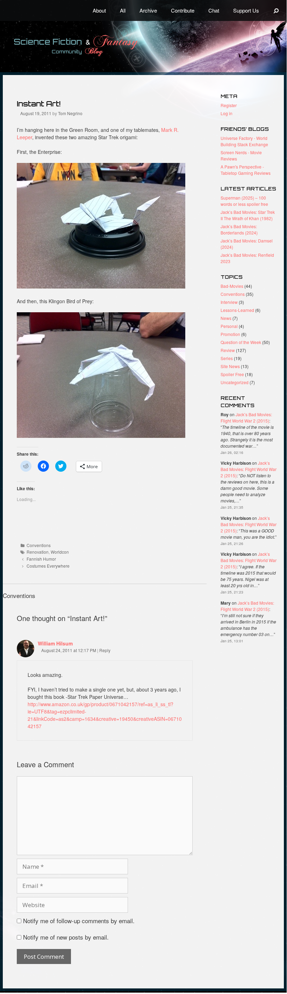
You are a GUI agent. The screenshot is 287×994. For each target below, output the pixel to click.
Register (229, 105)
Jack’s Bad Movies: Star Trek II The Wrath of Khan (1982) (248, 215)
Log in (226, 113)
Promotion (230, 334)
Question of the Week (241, 342)
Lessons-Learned (237, 310)
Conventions (39, 545)
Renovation (38, 552)
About (99, 10)
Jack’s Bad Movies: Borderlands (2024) (239, 229)
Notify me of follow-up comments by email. (79, 920)
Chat (213, 10)
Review (228, 350)
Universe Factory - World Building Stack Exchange (244, 141)
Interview (229, 302)
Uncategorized (235, 382)
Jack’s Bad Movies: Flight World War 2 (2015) (246, 417)
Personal (229, 326)
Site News (230, 366)
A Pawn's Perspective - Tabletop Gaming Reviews (246, 170)
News (226, 318)
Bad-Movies (232, 286)
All (122, 10)
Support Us (246, 10)
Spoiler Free (232, 374)
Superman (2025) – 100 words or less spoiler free (244, 201)
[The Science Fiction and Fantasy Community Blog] (92, 45)
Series (227, 358)
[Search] (276, 10)
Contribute (182, 10)
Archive (148, 10)
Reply (104, 650)
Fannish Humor (41, 559)
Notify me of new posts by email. (66, 937)
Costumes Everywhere (48, 566)
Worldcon (60, 552)
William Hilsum (55, 643)
